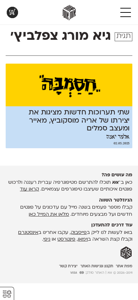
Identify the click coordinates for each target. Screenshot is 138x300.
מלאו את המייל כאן (49, 214)
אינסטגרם (28, 232)
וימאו (83, 239)
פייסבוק (79, 232)
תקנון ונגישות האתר (96, 266)
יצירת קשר (68, 266)
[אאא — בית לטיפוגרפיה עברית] (126, 253)
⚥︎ (7, 294)
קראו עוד (29, 189)
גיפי (46, 239)
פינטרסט (66, 239)
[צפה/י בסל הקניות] (12, 12)
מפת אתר (124, 266)
